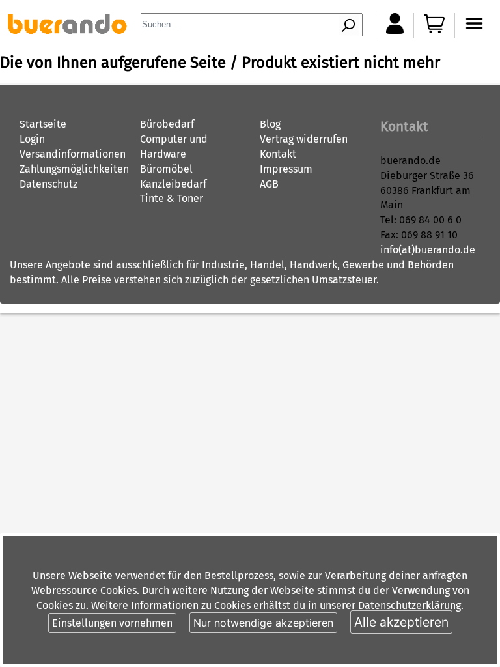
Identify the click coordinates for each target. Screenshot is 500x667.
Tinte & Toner (171, 198)
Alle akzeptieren (401, 622)
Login (32, 139)
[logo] (67, 30)
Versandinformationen (73, 154)
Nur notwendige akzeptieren (263, 622)
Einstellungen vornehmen (112, 623)
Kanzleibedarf (173, 184)
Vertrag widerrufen (304, 139)
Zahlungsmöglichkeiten (74, 169)
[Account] (395, 30)
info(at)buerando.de (427, 250)
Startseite (43, 124)
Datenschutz (48, 184)
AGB (269, 184)
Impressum (286, 169)
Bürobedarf (167, 124)
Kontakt (278, 154)
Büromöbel (166, 169)
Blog (270, 124)
